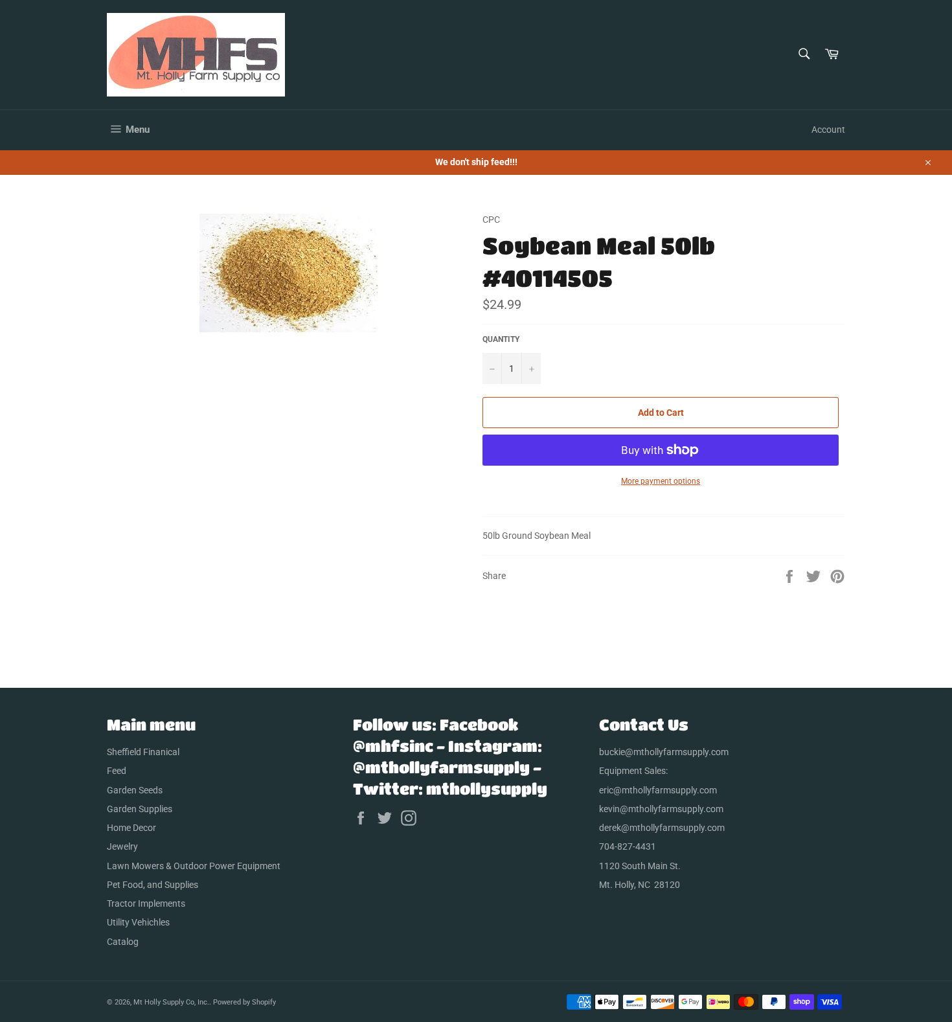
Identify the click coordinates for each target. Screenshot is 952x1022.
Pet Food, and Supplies (152, 885)
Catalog (123, 942)
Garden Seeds (135, 790)
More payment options (660, 481)
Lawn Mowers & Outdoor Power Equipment (193, 866)
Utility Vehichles (138, 922)
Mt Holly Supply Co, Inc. (171, 1002)
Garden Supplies (139, 809)
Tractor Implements (146, 903)
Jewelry (122, 846)
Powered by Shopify (244, 1002)
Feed (116, 771)
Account (828, 129)
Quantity (500, 339)
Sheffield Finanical (143, 752)
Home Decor (131, 828)
